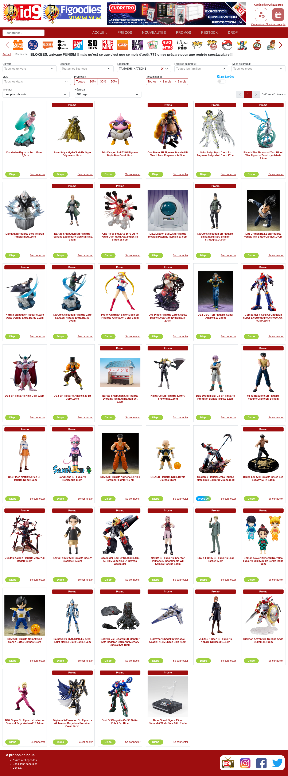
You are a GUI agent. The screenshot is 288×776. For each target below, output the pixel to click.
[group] (17, 45)
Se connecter (37, 174)
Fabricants (123, 63)
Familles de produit (185, 63)
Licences (65, 63)
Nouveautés (154, 32)
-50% (113, 81)
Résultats (80, 89)
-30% (102, 81)
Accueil (99, 32)
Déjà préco (227, 76)
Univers (7, 63)
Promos (183, 32)
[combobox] (30, 68)
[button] (280, 45)
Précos (124, 32)
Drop (233, 32)
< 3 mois (180, 81)
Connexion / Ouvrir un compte (268, 24)
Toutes (80, 81)
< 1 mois (165, 81)
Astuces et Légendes (25, 760)
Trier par (7, 89)
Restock (209, 32)
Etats (5, 76)
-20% (92, 81)
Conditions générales (25, 763)
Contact (17, 767)
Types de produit (240, 63)
